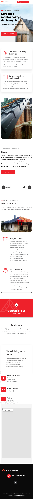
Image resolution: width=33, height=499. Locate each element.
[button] (3, 187)
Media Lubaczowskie (19, 495)
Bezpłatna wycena (23, 2)
